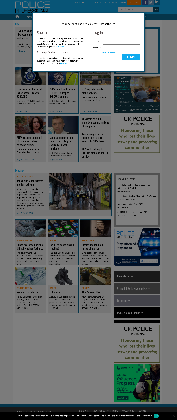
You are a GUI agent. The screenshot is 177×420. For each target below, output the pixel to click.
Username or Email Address (96, 40)
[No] (173, 415)
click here (60, 46)
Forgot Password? (109, 52)
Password (97, 47)
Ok (156, 416)
